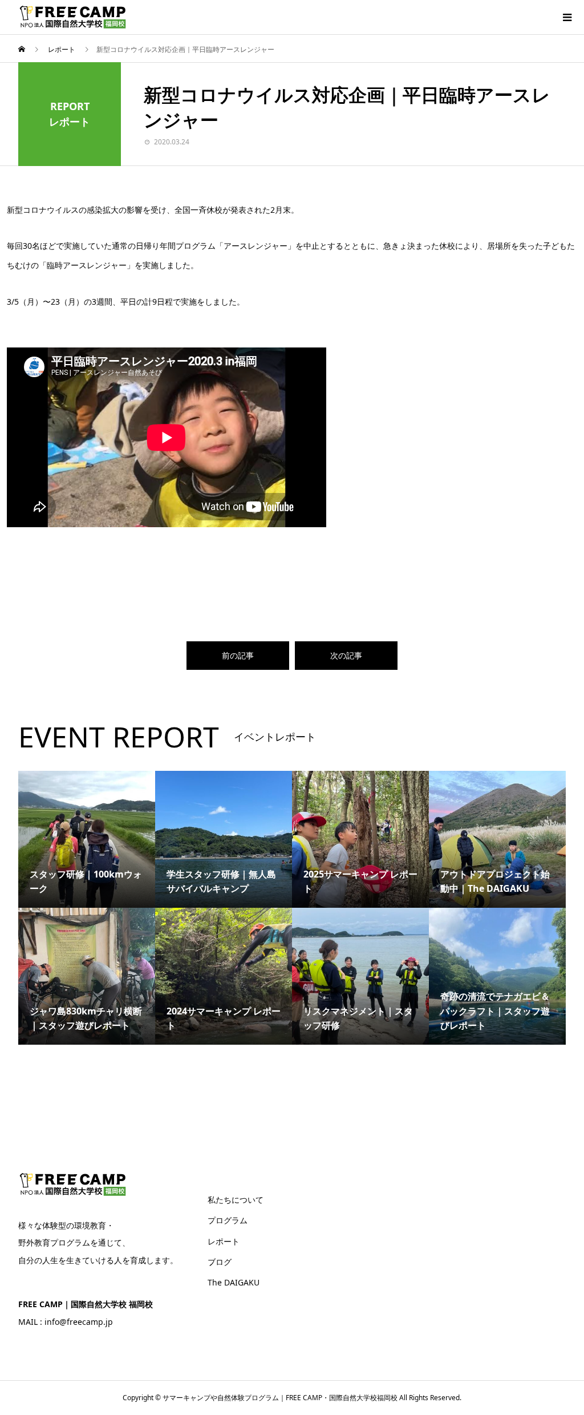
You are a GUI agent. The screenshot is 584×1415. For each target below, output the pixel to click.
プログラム (228, 1220)
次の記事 (346, 655)
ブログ (220, 1261)
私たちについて (235, 1199)
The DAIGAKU (233, 1282)
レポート (224, 1241)
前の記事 (238, 655)
